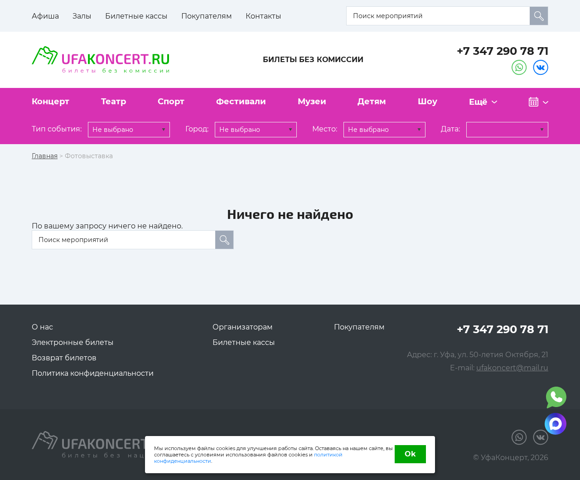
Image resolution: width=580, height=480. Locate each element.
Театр (113, 102)
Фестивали (241, 102)
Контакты (263, 16)
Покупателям (206, 16)
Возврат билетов (64, 358)
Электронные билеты (73, 342)
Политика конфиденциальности (93, 373)
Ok (410, 454)
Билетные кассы (136, 16)
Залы (82, 16)
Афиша (45, 16)
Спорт (171, 102)
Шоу (427, 102)
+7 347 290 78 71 (502, 51)
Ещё (478, 102)
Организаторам (243, 327)
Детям (372, 102)
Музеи (312, 102)
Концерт (50, 102)
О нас (42, 327)
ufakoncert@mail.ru (512, 368)
